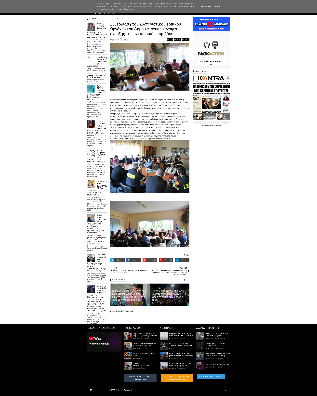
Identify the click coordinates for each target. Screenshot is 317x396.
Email (187, 40)
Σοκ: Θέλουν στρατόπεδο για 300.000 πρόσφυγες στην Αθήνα (97, 260)
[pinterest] (113, 13)
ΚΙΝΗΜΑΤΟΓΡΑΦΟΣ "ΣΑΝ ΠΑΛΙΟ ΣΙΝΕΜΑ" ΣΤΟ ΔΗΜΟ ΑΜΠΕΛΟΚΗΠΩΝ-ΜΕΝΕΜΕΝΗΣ (97, 188)
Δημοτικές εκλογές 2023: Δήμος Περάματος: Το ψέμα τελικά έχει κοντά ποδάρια (145, 335)
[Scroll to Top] (226, 390)
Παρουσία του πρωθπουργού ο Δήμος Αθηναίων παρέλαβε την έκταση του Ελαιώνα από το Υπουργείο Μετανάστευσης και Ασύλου (169, 294)
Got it (218, 6)
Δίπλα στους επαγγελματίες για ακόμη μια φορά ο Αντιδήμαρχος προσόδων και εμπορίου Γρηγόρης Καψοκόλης (97, 224)
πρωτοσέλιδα (207, 125)
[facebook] (95, 13)
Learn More (207, 6)
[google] (109, 13)
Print (178, 40)
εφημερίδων (217, 125)
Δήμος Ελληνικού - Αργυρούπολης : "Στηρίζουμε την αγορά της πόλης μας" (96, 156)
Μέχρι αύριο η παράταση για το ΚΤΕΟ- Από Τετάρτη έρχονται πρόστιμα (218, 355)
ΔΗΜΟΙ (186, 255)
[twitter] (100, 13)
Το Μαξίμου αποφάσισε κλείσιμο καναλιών (215, 344)
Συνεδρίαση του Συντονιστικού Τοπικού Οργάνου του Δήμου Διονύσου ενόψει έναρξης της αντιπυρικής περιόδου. (145, 29)
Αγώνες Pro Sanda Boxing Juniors (143, 354)
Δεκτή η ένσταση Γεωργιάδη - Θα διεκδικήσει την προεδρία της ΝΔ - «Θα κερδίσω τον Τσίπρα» (97, 30)
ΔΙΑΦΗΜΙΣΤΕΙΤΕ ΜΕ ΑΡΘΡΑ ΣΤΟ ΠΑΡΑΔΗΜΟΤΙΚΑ (176, 378)
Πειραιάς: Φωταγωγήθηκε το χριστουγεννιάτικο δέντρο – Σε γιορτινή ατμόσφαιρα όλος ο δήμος (129, 295)
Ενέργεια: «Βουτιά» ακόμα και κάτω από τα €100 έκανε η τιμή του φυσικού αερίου (181, 335)
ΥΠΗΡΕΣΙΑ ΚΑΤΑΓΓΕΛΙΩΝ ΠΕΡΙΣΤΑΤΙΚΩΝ (140, 378)
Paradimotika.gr (102, 390)
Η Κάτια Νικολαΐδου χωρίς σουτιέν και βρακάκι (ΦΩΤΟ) (96, 125)
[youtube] (104, 13)
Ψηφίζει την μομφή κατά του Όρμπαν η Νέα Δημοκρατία (97, 61)
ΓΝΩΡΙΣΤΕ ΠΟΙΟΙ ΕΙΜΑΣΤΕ (211, 376)
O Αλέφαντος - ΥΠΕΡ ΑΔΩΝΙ (217, 364)
